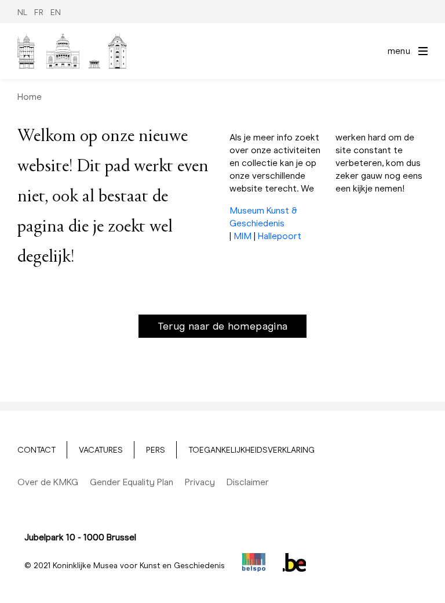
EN (55, 12)
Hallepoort (279, 235)
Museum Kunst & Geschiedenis (263, 217)
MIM (242, 235)
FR (38, 12)
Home (29, 96)
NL (22, 12)
